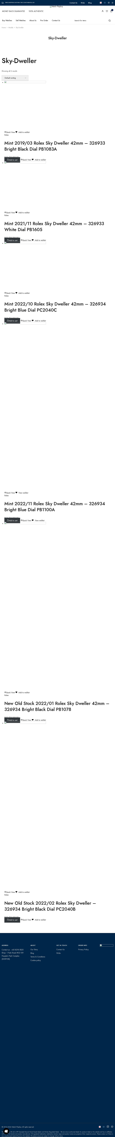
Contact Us (73, 3)
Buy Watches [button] (7, 20)
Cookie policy (35, 960)
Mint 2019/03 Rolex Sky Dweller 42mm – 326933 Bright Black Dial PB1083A (54, 146)
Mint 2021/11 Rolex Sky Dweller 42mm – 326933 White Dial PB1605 (54, 226)
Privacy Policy (83, 949)
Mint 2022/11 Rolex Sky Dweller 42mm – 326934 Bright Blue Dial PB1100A (54, 506)
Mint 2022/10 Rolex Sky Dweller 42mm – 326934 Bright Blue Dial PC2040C (55, 307)
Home (4, 27)
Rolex (6, 135)
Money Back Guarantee (13, 11)
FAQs (83, 3)
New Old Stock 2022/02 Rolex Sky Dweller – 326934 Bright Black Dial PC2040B (50, 906)
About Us (32, 20)
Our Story (34, 949)
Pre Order (44, 20)
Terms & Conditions (37, 956)
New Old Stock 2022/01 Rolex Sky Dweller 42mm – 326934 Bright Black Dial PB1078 (56, 706)
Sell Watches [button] (21, 20)
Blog (90, 3)
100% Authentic (36, 11)
